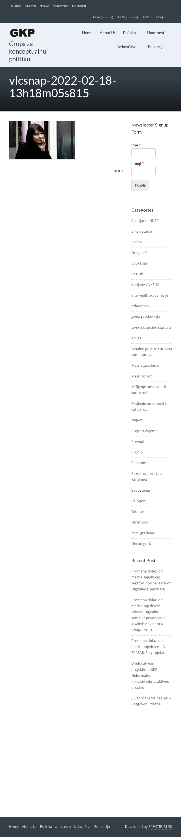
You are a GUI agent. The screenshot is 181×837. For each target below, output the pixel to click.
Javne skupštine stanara (151, 327)
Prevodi (30, 6)
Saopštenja (60, 6)
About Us (108, 32)
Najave (44, 6)
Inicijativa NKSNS (145, 284)
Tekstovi (15, 6)
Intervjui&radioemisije (149, 295)
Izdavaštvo (127, 46)
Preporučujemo (144, 430)
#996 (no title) (103, 17)
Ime (136, 145)
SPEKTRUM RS (160, 826)
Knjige (136, 338)
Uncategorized (143, 543)
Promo (137, 452)
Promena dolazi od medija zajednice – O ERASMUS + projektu (148, 646)
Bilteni (136, 241)
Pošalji (140, 185)
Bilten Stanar (142, 231)
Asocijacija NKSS (144, 220)
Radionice (139, 462)
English (137, 274)
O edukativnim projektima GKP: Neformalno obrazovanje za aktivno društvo (150, 675)
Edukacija (156, 46)
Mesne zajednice (145, 365)
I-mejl (137, 163)
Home (87, 32)
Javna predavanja (145, 316)
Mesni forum (142, 376)
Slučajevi (138, 500)
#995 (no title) (128, 17)
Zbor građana (142, 533)
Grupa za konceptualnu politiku (27, 51)
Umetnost (155, 32)
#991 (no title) (153, 17)
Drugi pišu (79, 6)
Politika (129, 32)
